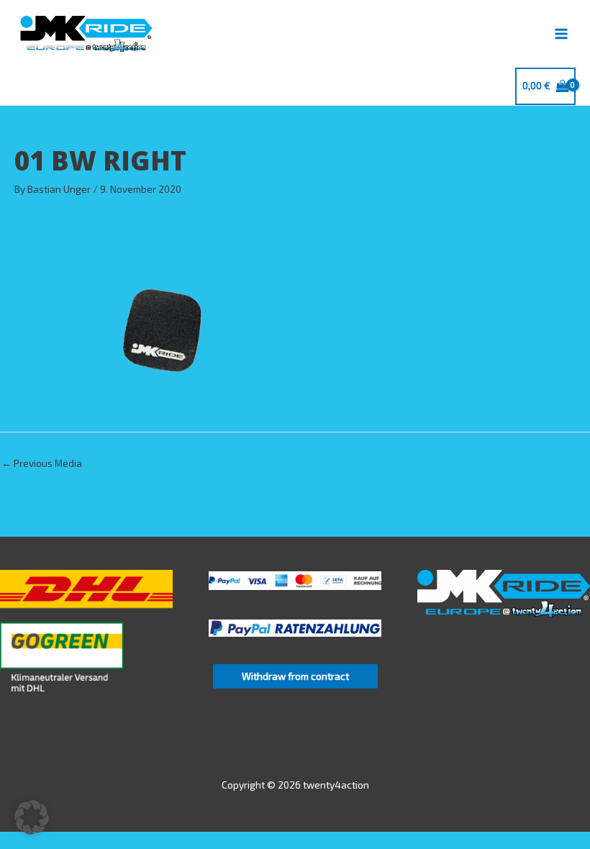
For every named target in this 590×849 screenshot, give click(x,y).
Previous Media (41, 463)
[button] (31, 817)
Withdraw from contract (295, 676)
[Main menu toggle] (562, 33)
